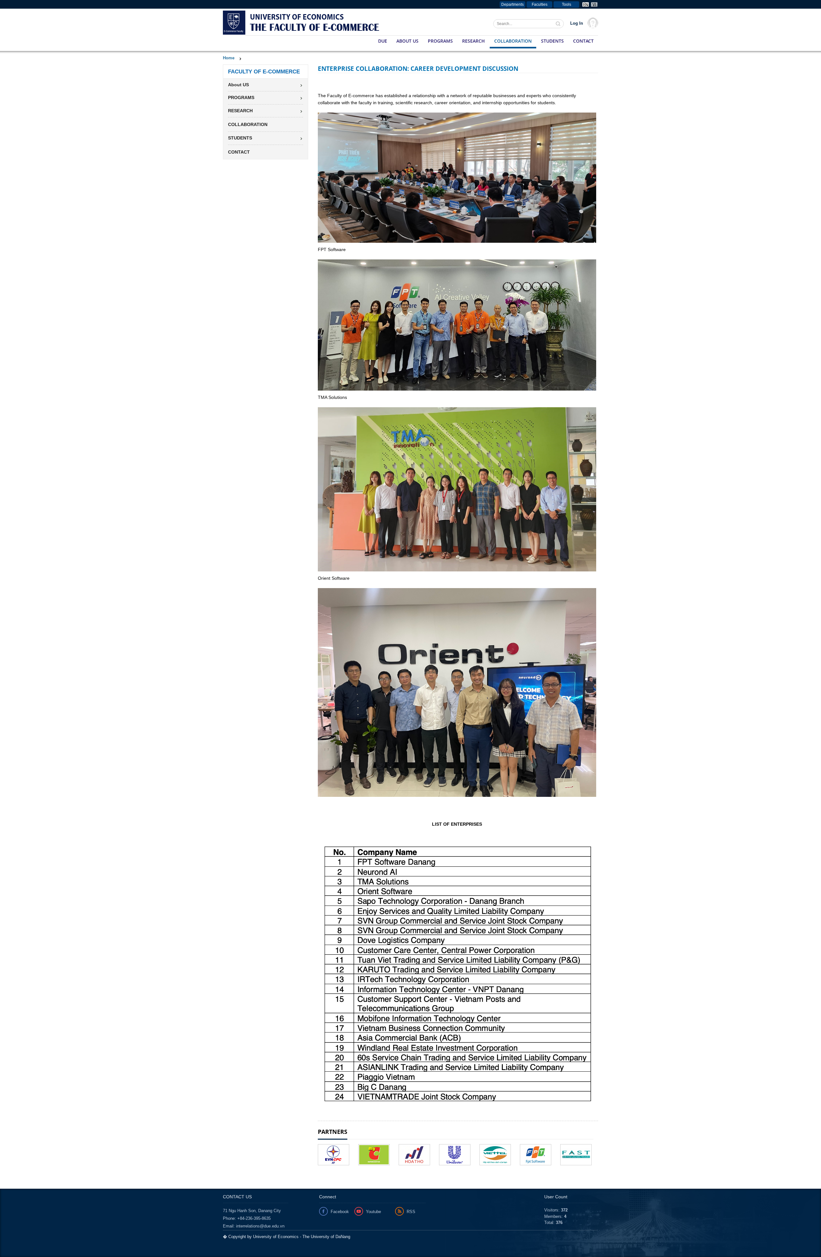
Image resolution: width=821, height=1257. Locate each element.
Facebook (340, 1211)
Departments (512, 4)
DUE (382, 41)
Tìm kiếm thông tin (558, 24)
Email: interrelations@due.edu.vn (253, 1226)
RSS (411, 1211)
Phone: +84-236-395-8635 (247, 1218)
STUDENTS (552, 41)
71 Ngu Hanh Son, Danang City (252, 1210)
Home (228, 57)
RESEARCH (473, 41)
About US (407, 41)
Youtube (373, 1211)
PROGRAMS (440, 41)
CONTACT (583, 41)
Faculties (539, 4)
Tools (566, 4)
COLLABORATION (513, 41)
